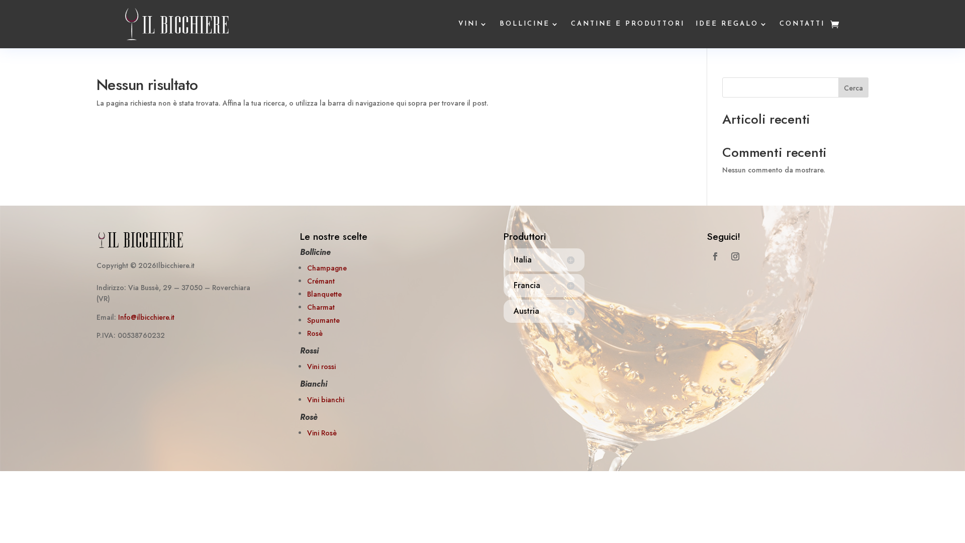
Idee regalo (727, 24)
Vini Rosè (322, 433)
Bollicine (525, 24)
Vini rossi (321, 366)
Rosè (315, 333)
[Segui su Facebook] (715, 256)
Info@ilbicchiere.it (146, 317)
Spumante (323, 320)
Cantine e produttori (628, 24)
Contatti (802, 24)
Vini (468, 24)
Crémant (321, 281)
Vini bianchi (325, 400)
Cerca (853, 88)
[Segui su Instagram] (735, 256)
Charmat (321, 307)
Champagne (327, 268)
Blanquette (324, 294)
